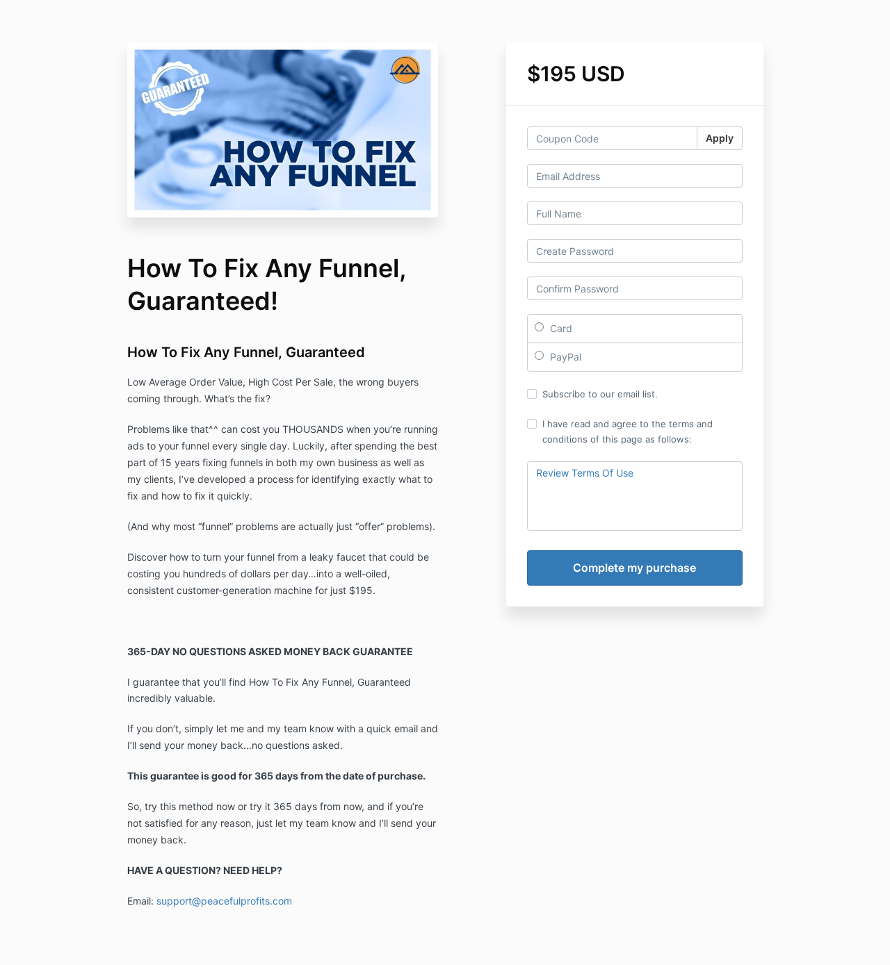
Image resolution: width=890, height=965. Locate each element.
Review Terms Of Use (584, 473)
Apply (720, 138)
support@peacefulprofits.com (224, 901)
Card (559, 328)
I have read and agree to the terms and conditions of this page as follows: (627, 431)
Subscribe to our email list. (600, 393)
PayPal (564, 357)
